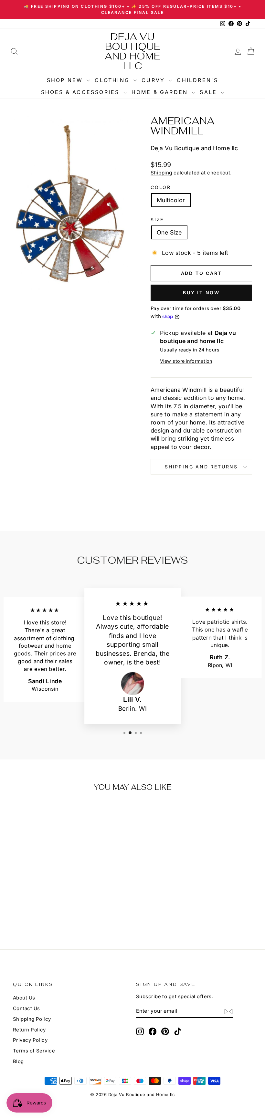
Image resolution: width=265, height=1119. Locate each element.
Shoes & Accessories (81, 92)
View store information (186, 361)
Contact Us (26, 1008)
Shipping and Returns (201, 466)
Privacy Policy (30, 1040)
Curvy (154, 80)
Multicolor (171, 200)
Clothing (113, 80)
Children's (197, 80)
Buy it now (201, 292)
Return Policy (29, 1030)
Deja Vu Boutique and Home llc (132, 51)
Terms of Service (34, 1051)
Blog (18, 1061)
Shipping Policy (32, 1019)
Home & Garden (161, 92)
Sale (209, 92)
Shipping (161, 173)
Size (157, 219)
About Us (24, 998)
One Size (169, 232)
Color (161, 187)
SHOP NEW (66, 80)
